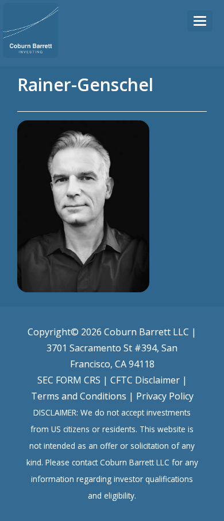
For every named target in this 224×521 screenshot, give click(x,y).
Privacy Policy (165, 396)
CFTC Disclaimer (145, 380)
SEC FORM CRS (69, 380)
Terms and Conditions (78, 396)
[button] (200, 21)
